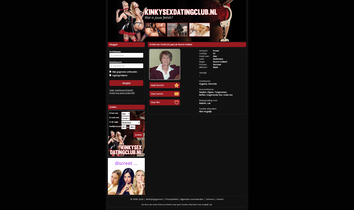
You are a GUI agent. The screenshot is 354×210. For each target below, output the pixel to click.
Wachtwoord (114, 62)
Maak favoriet (157, 85)
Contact (220, 199)
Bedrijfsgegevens (154, 199)
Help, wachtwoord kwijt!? (121, 90)
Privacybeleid (171, 199)
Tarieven (209, 199)
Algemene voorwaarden (191, 199)
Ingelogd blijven (119, 75)
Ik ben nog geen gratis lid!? (122, 92)
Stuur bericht (157, 93)
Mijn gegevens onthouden (124, 71)
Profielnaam (114, 51)
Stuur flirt (155, 102)
